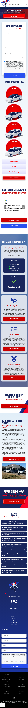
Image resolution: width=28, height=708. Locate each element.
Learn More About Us (14, 459)
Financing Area (6, 688)
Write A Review (7, 693)
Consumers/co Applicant (6, 679)
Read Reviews (6, 691)
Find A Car (7, 681)
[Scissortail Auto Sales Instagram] (15, 602)
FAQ (21, 674)
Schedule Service (21, 688)
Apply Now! (14, 75)
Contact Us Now (14, 666)
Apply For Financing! (14, 501)
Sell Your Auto (21, 689)
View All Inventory (14, 178)
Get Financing (14, 616)
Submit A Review (14, 225)
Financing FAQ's (7, 686)
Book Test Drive (21, 684)
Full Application (7, 684)
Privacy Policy (8, 71)
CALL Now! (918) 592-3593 (15, 4)
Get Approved (6, 674)
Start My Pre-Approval (14, 349)
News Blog (21, 681)
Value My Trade (14, 622)
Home (14, 613)
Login (14, 705)
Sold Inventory (6, 677)
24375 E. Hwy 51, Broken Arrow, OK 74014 (14, 594)
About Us (14, 618)
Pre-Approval (6, 682)
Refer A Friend (21, 691)
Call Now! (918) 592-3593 (14, 596)
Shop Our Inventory (14, 319)
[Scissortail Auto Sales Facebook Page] (12, 602)
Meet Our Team (21, 679)
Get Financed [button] (14, 16)
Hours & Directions (14, 624)
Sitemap (6, 675)
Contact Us (14, 377)
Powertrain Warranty (7, 689)
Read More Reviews (13, 220)
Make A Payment (21, 686)
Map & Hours (21, 693)
